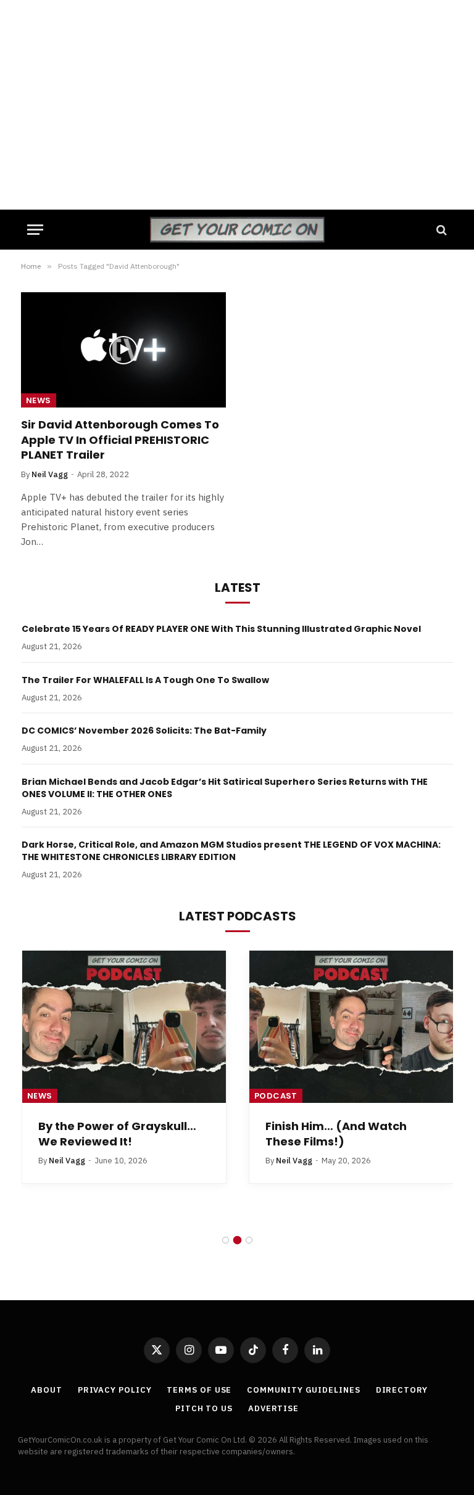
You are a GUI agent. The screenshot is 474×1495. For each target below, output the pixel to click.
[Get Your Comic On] (237, 230)
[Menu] (35, 230)
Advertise (273, 1408)
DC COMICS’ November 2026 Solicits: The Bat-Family (144, 730)
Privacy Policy (115, 1390)
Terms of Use (199, 1390)
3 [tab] (249, 1240)
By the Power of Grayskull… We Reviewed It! (117, 1134)
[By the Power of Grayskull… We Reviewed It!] (124, 1027)
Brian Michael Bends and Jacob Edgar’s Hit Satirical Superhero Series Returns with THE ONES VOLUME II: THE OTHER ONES (225, 788)
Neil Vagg (49, 474)
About (46, 1390)
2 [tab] (237, 1240)
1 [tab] (225, 1240)
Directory (402, 1390)
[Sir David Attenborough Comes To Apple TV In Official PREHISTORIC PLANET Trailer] (123, 350)
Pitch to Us (204, 1408)
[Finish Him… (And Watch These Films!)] (351, 1027)
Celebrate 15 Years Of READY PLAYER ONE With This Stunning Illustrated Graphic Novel (221, 629)
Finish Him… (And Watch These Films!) (336, 1134)
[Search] (440, 230)
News (38, 400)
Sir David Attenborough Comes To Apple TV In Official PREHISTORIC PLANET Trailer (120, 439)
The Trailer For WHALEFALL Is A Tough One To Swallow (145, 680)
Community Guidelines (303, 1390)
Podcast (275, 1096)
